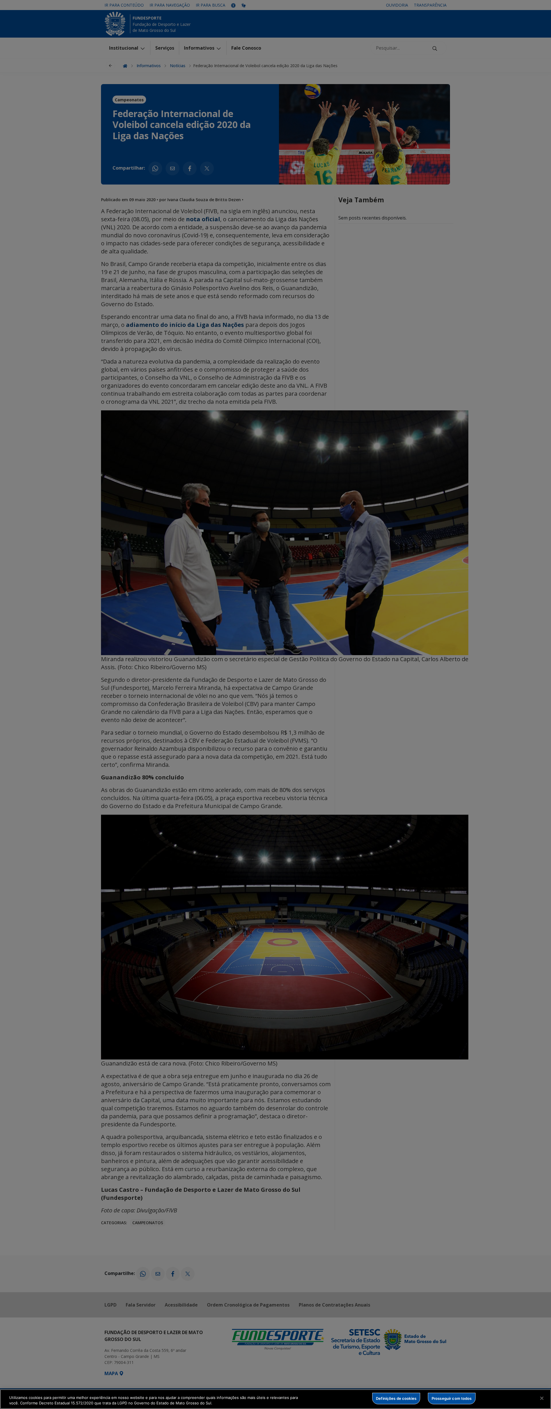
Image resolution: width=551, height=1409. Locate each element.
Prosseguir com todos (452, 1398)
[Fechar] (542, 1398)
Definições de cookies (396, 1398)
